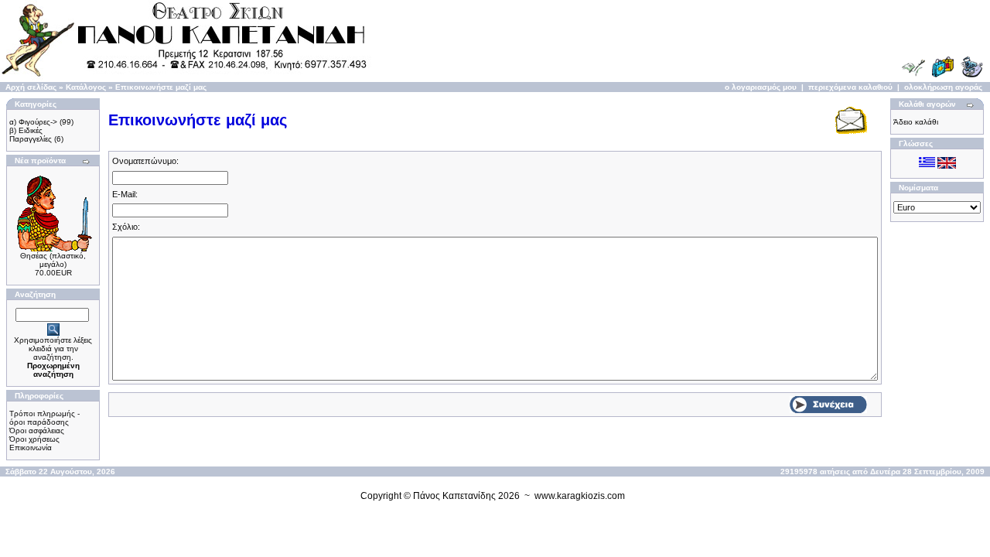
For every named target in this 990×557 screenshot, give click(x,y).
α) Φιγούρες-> (33, 122)
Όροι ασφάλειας (36, 430)
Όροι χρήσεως (34, 439)
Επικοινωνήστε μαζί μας (161, 87)
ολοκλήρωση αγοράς (943, 87)
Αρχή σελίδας (30, 87)
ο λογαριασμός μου (761, 87)
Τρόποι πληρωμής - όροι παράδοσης (44, 417)
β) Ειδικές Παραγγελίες (30, 134)
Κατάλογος (86, 87)
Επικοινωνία (30, 447)
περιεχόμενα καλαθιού (850, 87)
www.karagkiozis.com (579, 495)
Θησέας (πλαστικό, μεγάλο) (53, 259)
